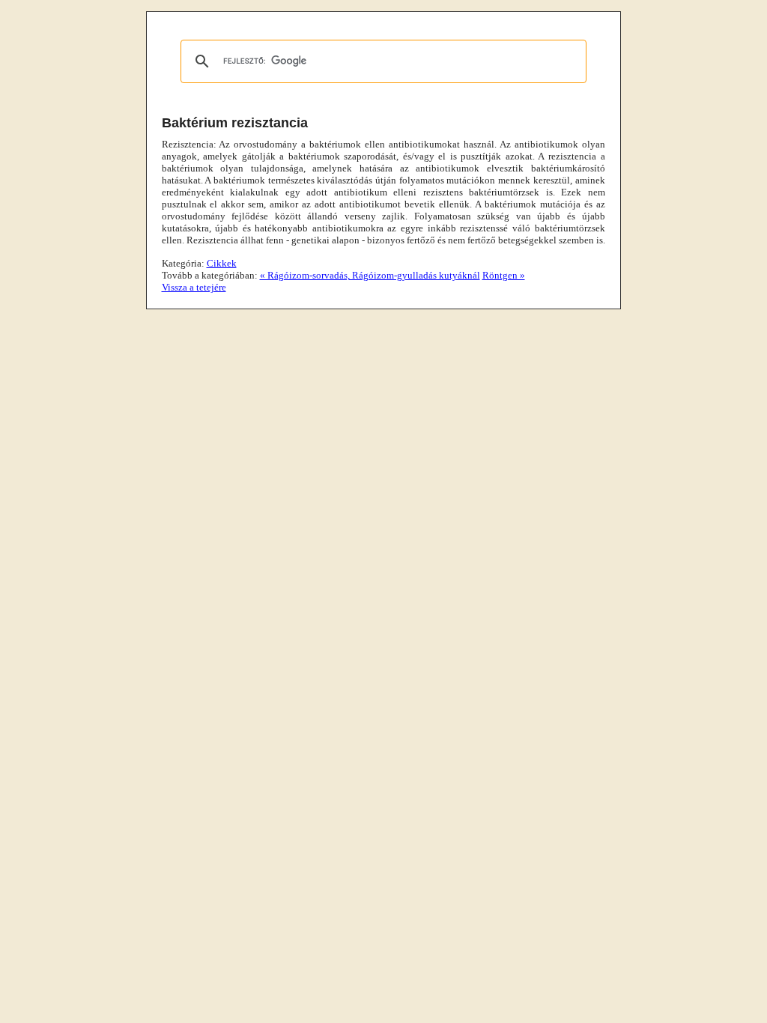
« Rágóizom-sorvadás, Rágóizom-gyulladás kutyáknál (370, 275)
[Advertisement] (75, 236)
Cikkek (222, 263)
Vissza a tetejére (194, 287)
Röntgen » (503, 275)
